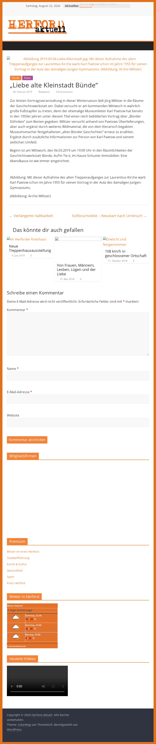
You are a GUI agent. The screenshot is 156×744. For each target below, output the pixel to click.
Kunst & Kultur (17, 564)
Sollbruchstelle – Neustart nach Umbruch (109, 215)
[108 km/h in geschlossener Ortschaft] (126, 239)
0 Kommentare (64, 92)
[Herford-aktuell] (11, 46)
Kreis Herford (16, 583)
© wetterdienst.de (16, 646)
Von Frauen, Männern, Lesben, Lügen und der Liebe (76, 269)
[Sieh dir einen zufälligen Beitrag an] (35, 46)
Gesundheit (15, 570)
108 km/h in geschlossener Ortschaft (125, 253)
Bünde (15, 78)
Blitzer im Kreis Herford (23, 551)
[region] (78, 497)
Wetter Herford (15, 606)
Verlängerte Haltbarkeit (31, 215)
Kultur (27, 78)
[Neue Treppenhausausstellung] (26, 239)
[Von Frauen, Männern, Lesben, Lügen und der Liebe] (78, 239)
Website (13, 415)
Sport (10, 577)
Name (13, 368)
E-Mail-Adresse (19, 392)
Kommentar (17, 310)
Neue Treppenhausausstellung (30, 248)
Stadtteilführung (18, 558)
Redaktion (44, 92)
